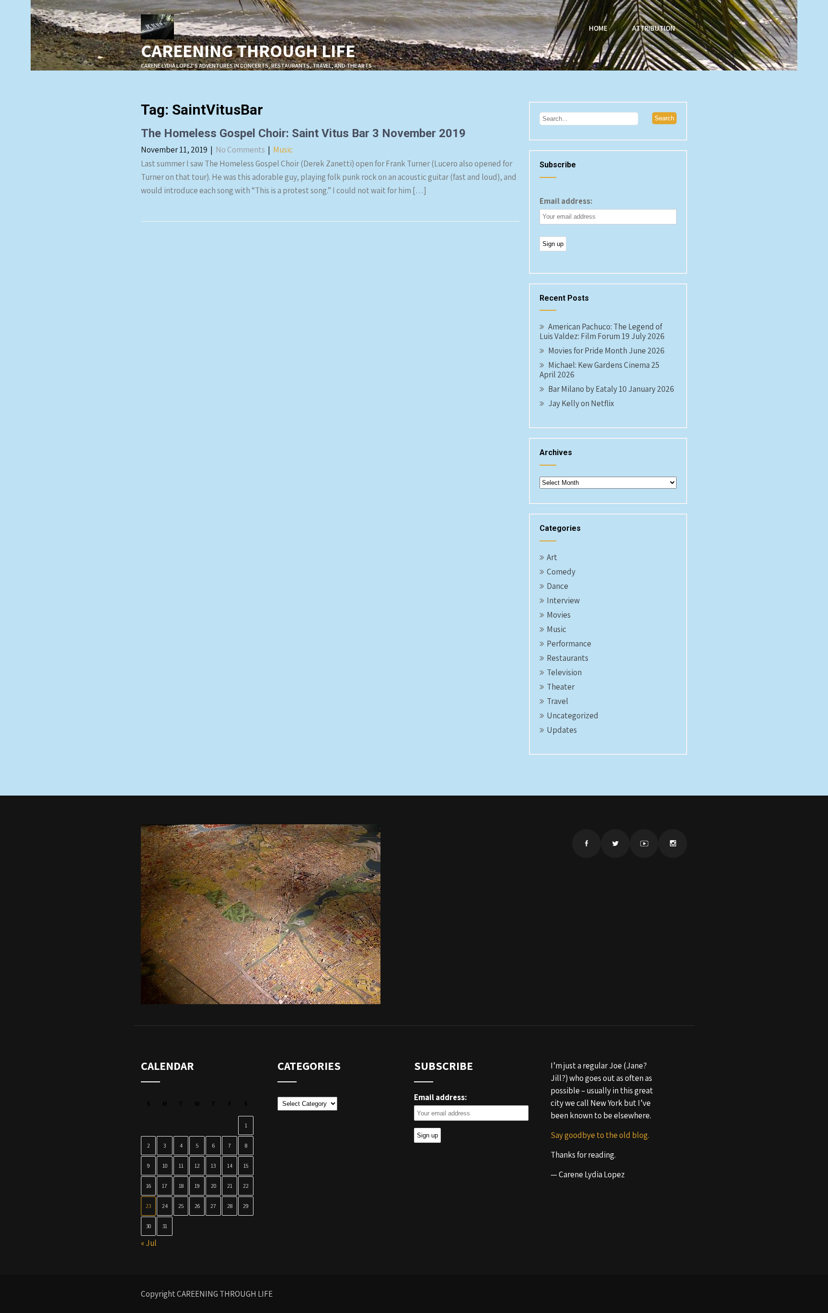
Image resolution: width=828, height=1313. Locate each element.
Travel (557, 701)
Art (552, 557)
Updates (562, 730)
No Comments (240, 149)
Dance (557, 586)
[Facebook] (586, 843)
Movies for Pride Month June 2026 (606, 350)
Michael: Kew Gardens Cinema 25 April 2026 (599, 370)
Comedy (561, 571)
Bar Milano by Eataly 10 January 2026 (611, 389)
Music (283, 149)
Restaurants (567, 658)
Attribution (653, 28)
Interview (563, 600)
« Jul (149, 1243)
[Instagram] (672, 843)
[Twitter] (615, 843)
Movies (559, 615)
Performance (569, 643)
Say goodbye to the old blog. (600, 1135)
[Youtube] (644, 843)
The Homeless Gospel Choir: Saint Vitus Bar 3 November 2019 (303, 133)
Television (564, 672)
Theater (561, 686)
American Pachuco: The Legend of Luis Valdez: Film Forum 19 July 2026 (602, 331)
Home (598, 28)
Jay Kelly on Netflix (581, 403)
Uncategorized (572, 715)
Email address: (566, 201)
